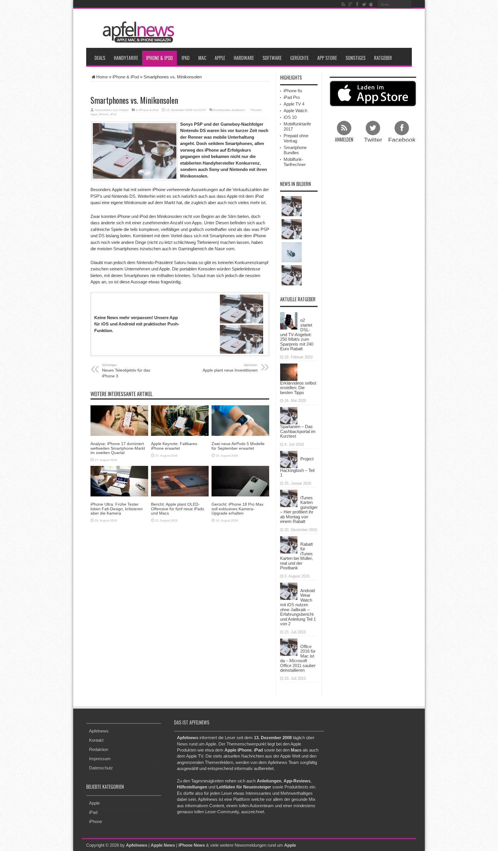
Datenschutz (101, 767)
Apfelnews (99, 730)
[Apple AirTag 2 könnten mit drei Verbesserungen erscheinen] (292, 252)
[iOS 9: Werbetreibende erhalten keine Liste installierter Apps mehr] (292, 229)
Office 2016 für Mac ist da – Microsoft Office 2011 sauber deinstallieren (298, 658)
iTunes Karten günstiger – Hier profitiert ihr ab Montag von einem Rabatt (299, 509)
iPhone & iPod (159, 57)
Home (102, 76)
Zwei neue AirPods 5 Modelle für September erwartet (238, 445)
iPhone (104, 114)
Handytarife (126, 57)
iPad (186, 57)
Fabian (124, 110)
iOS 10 (290, 117)
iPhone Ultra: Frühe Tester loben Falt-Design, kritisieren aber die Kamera (116, 508)
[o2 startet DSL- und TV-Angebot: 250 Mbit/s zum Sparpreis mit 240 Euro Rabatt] (288, 320)
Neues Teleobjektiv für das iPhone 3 (126, 370)
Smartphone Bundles (295, 150)
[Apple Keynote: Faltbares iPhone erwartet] (180, 420)
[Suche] (407, 4)
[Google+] (350, 4)
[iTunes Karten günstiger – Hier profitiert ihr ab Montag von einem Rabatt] (288, 497)
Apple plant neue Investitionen (230, 367)
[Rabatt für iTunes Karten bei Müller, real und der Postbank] (288, 544)
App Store (327, 57)
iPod (113, 114)
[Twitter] (364, 4)
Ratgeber (383, 57)
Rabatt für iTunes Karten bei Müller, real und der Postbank (296, 556)
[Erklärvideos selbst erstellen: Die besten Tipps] (288, 371)
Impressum (100, 758)
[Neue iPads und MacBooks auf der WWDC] (292, 275)
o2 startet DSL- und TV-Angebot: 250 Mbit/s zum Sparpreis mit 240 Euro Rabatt (296, 334)
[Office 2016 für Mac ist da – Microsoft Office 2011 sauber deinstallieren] (288, 646)
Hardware (244, 57)
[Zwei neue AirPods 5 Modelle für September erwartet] (240, 420)
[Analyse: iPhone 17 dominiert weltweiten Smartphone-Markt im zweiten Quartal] (119, 420)
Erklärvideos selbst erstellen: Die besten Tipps (298, 388)
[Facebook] (357, 4)
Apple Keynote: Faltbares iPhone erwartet (174, 445)
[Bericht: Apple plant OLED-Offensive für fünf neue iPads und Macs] (180, 480)
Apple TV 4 (294, 103)
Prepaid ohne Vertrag (296, 138)
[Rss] (343, 4)
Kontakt (96, 740)
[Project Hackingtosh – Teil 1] (288, 458)
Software (272, 57)
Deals (100, 57)
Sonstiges (355, 57)
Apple (220, 57)
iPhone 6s (293, 90)
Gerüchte (299, 57)
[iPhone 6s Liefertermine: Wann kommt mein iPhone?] (292, 206)
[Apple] (371, 4)
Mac (202, 57)
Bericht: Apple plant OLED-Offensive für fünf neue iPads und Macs (177, 508)
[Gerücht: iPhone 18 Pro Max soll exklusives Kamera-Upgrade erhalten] (240, 480)
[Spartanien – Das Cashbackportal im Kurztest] (288, 415)
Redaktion (98, 749)
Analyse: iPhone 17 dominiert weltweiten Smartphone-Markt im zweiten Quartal (117, 448)
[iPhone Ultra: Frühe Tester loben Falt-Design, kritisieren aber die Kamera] (119, 480)
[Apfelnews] (136, 32)
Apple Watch (295, 110)
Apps (93, 114)
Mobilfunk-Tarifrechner (295, 162)
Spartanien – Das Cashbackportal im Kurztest (298, 431)
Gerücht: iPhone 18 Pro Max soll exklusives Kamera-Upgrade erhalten (237, 508)
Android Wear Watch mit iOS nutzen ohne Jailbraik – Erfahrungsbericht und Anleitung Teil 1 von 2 (298, 607)
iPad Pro (292, 97)
